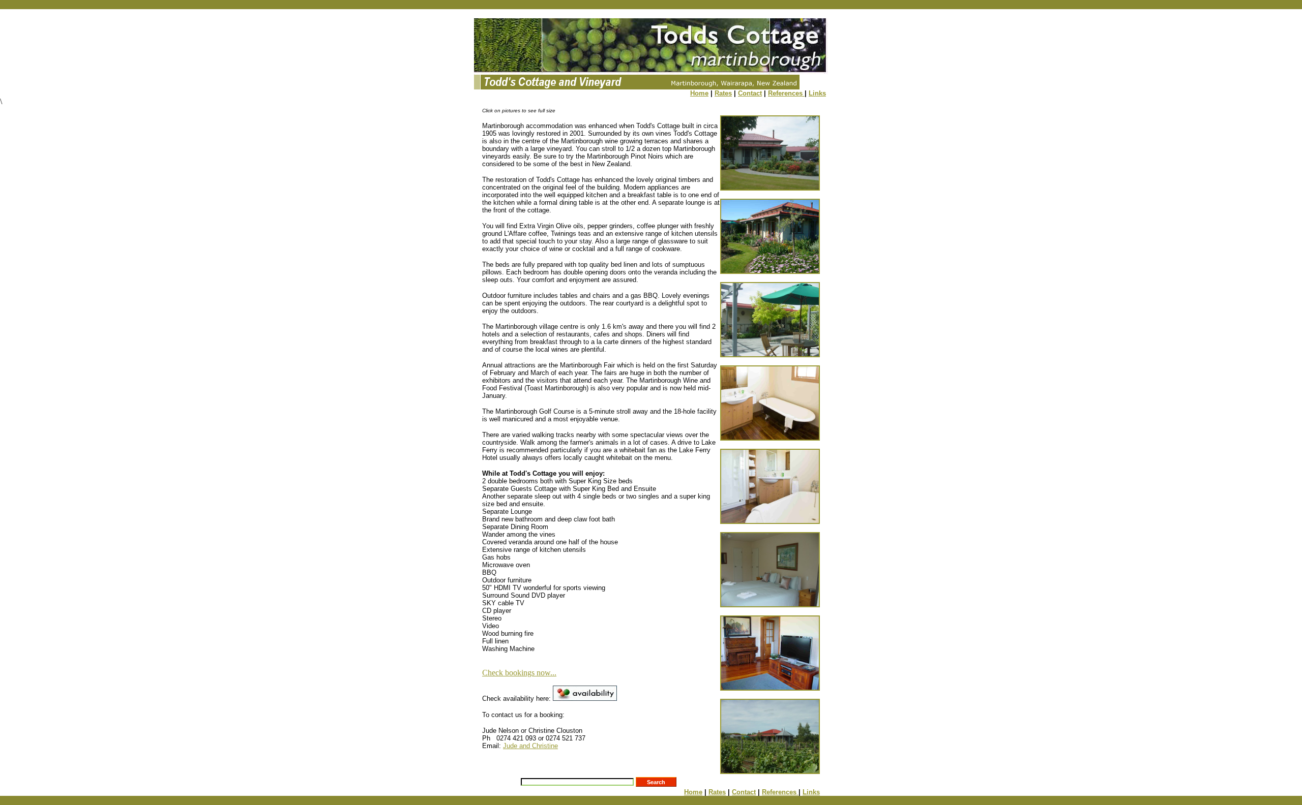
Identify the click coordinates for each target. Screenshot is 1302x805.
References (786, 93)
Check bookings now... (519, 672)
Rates (723, 93)
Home (699, 93)
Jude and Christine (530, 746)
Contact (750, 93)
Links (817, 93)
